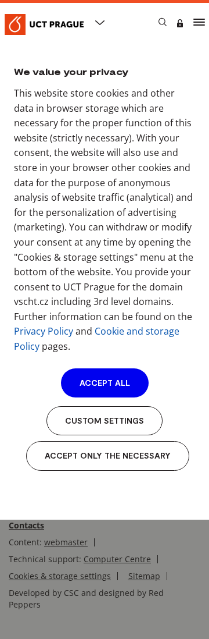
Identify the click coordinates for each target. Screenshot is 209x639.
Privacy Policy (43, 331)
